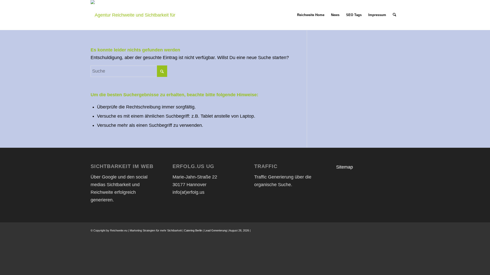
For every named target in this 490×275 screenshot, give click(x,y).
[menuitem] (311, 15)
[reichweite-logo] (136, 15)
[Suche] (394, 15)
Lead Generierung (215, 230)
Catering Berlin (193, 230)
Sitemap (344, 167)
